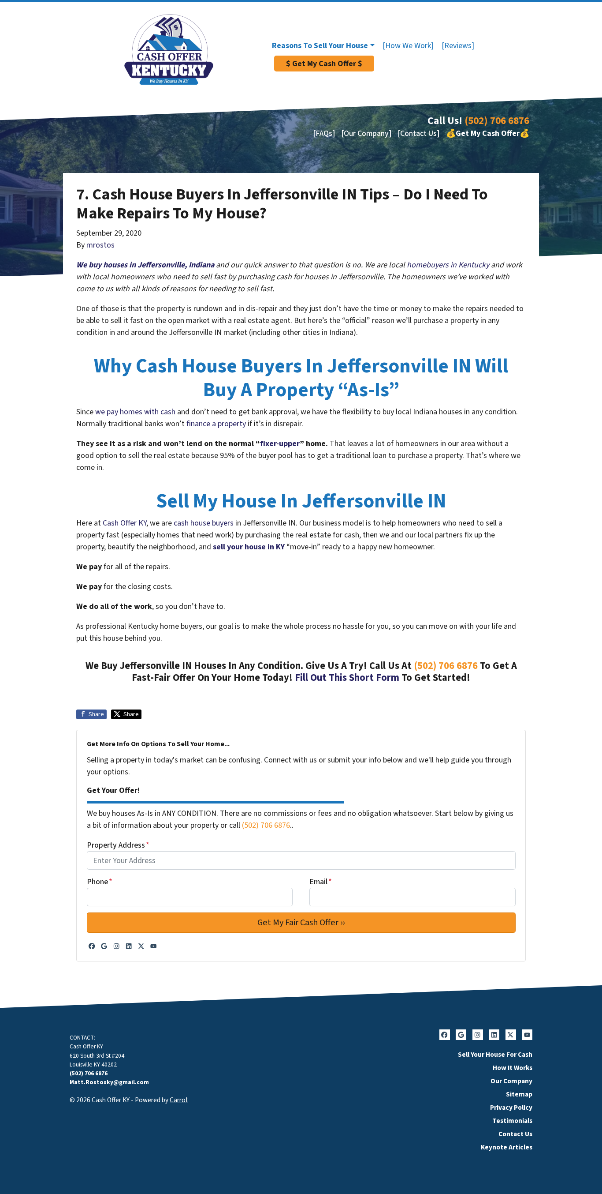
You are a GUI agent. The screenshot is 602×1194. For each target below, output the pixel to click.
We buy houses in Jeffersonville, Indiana (145, 264)
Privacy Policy (511, 1107)
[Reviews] (458, 45)
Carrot (179, 1100)
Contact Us (515, 1134)
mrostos (100, 245)
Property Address (118, 845)
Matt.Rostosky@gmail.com (109, 1082)
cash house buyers (204, 523)
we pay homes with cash (135, 411)
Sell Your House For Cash (495, 1054)
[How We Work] (408, 45)
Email (320, 881)
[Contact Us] (418, 133)
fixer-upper (280, 443)
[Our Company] (366, 133)
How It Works (512, 1068)
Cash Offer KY (124, 523)
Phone (99, 881)
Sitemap (519, 1094)
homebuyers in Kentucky (448, 264)
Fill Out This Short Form (347, 678)
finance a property (216, 423)
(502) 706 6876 (497, 120)
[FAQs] (324, 133)
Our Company (511, 1081)
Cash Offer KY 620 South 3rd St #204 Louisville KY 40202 (97, 1055)
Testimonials (512, 1121)
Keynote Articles (506, 1147)
